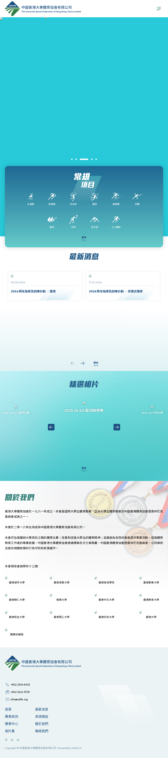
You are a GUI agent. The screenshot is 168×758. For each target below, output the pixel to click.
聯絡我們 (41, 731)
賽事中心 (11, 724)
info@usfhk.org (19, 699)
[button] (72, 159)
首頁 (8, 709)
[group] (45, 286)
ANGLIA (76, 748)
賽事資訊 (11, 716)
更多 (84, 237)
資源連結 (41, 716)
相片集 (10, 731)
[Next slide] (82, 363)
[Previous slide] (72, 363)
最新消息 (41, 709)
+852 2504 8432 (20, 684)
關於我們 (41, 724)
